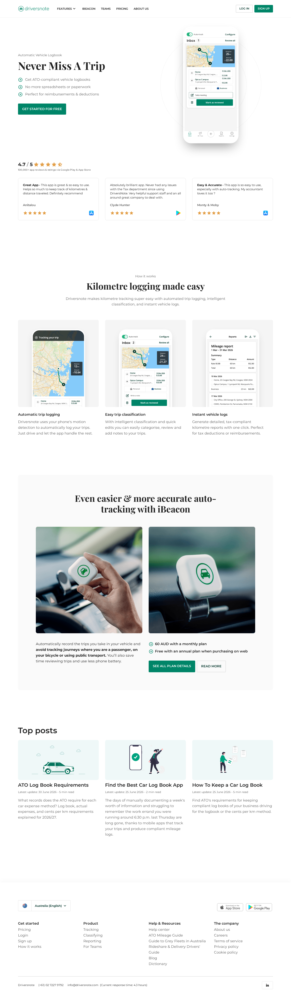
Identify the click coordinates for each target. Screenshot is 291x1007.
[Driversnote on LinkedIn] (267, 985)
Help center (159, 929)
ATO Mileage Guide (166, 935)
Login (23, 935)
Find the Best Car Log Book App (144, 785)
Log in (244, 8)
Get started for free (42, 109)
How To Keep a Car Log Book (227, 785)
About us (222, 929)
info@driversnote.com (83, 985)
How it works (29, 946)
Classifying (93, 935)
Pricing (24, 929)
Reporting (92, 941)
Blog (153, 958)
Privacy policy (226, 946)
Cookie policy (226, 952)
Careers (221, 935)
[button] (66, 9)
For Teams (92, 946)
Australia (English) (48, 906)
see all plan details (172, 666)
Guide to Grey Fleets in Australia (177, 941)
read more (211, 666)
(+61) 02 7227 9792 (51, 985)
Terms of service (228, 941)
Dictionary (158, 964)
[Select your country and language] (25, 905)
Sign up (264, 8)
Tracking (91, 929)
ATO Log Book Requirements (53, 785)
